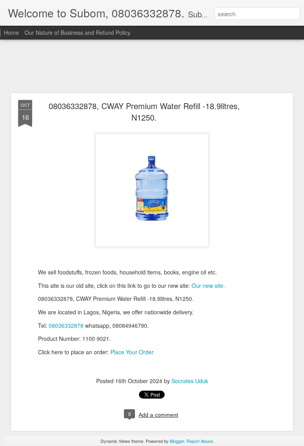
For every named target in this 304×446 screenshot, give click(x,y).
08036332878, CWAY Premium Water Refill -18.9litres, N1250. (144, 111)
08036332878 (66, 325)
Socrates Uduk (189, 381)
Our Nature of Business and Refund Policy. (78, 32)
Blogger (177, 441)
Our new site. (208, 285)
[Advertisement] (152, 66)
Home (11, 32)
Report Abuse (199, 441)
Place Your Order (132, 352)
